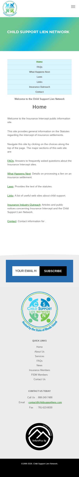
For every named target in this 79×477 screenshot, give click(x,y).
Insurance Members (39, 370)
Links (39, 82)
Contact (39, 92)
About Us (39, 351)
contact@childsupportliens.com (45, 402)
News (39, 365)
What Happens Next (39, 72)
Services (39, 356)
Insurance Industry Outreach (24, 204)
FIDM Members (39, 375)
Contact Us (40, 379)
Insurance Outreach (39, 87)
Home (39, 62)
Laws (39, 77)
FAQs (39, 67)
